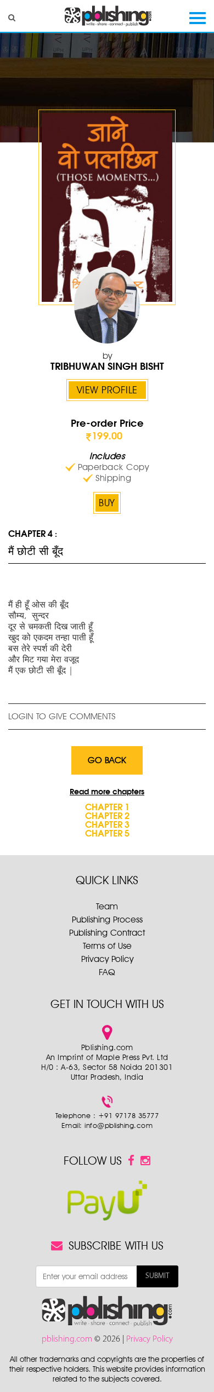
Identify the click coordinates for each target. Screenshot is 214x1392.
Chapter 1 (107, 808)
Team (107, 906)
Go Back (107, 760)
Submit (157, 1276)
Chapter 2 (107, 816)
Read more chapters (107, 792)
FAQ (107, 972)
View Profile (107, 390)
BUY (107, 502)
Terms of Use (107, 946)
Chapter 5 (107, 834)
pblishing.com (68, 1339)
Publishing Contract (107, 932)
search (11, 17)
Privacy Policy (107, 959)
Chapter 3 (107, 825)
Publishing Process (107, 919)
